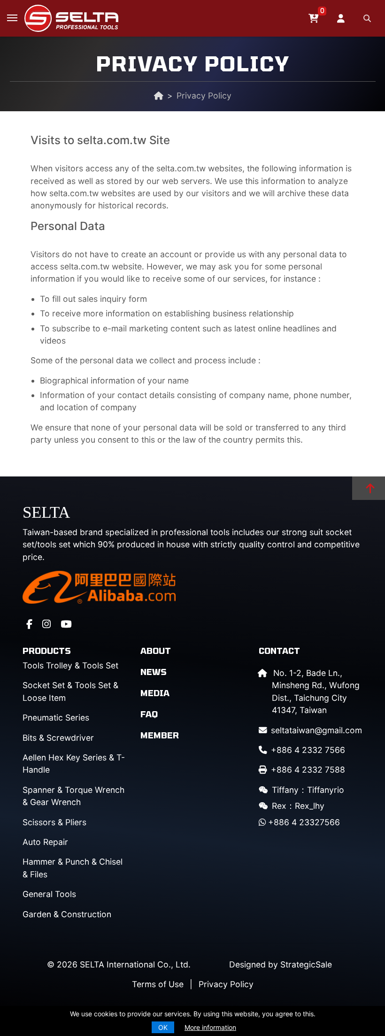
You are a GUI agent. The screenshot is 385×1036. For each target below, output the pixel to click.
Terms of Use (158, 984)
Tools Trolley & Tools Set (70, 665)
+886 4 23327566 (303, 822)
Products (47, 650)
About (155, 650)
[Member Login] (342, 18)
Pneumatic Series (56, 717)
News (153, 672)
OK (163, 1027)
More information (210, 1027)
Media (154, 693)
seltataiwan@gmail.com (316, 730)
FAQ (149, 714)
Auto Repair (45, 842)
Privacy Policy (226, 984)
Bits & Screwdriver (58, 738)
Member (159, 735)
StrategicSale (306, 964)
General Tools (49, 894)
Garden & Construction (67, 914)
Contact (279, 650)
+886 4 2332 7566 (308, 750)
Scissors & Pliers (54, 822)
